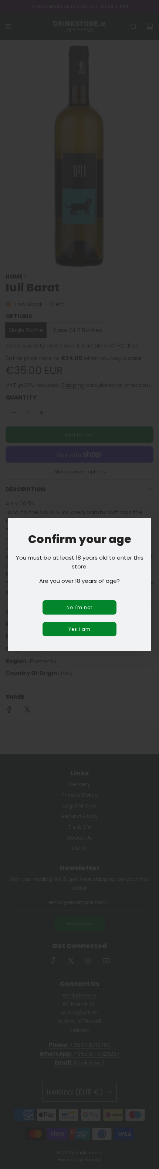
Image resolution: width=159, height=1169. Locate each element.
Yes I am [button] (79, 629)
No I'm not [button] (79, 607)
